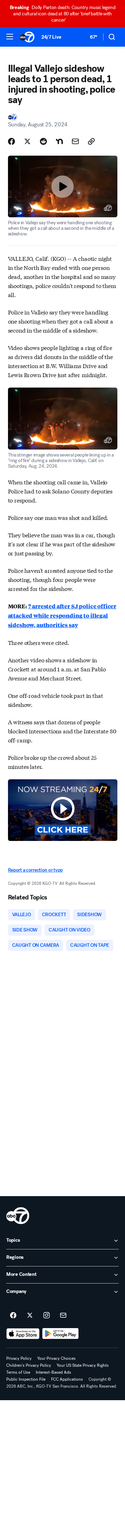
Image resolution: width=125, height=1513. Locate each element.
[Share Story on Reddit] (43, 141)
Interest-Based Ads (53, 1372)
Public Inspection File (25, 1379)
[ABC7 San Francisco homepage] (27, 36)
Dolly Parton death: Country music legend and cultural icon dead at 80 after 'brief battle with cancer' (63, 13)
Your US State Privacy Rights (83, 1365)
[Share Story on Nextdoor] (59, 141)
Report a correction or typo (35, 870)
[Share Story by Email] (75, 141)
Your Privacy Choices (56, 1358)
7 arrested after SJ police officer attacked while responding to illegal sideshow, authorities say (62, 615)
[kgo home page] (17, 1215)
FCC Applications (67, 1379)
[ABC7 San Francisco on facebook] (13, 1316)
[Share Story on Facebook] (11, 141)
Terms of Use (18, 1372)
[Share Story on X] (27, 141)
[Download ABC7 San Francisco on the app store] (23, 1333)
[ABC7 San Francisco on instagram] (46, 1316)
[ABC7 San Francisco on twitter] (30, 1316)
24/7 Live (51, 37)
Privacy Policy (19, 1358)
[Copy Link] (91, 141)
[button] (9, 37)
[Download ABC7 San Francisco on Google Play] (60, 1333)
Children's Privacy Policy (28, 1365)
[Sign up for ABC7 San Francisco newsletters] (63, 1316)
